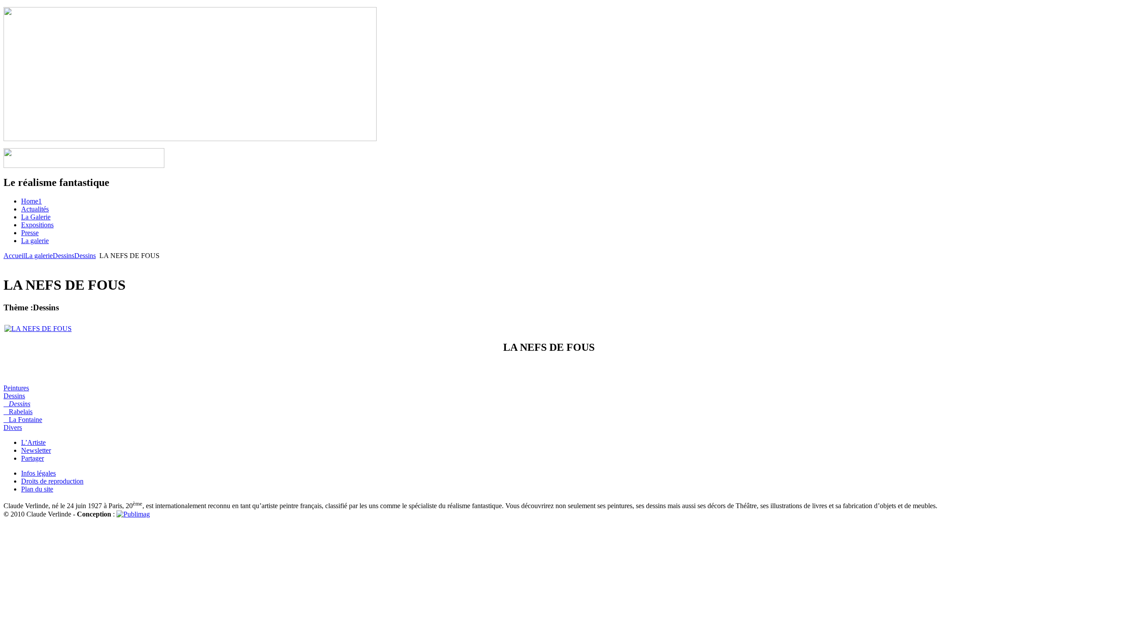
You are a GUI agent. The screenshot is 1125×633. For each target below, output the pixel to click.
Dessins (63, 255)
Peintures (16, 388)
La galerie (39, 255)
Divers (13, 427)
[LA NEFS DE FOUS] (38, 328)
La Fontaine (23, 419)
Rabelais (18, 411)
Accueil (14, 255)
